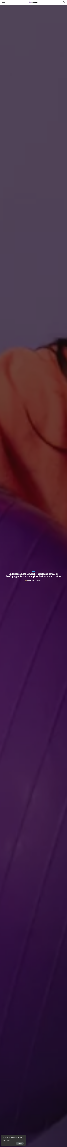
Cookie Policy (6, 1140)
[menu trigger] (4, 2)
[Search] (63, 2)
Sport (33, 571)
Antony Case (31, 580)
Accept (20, 1143)
